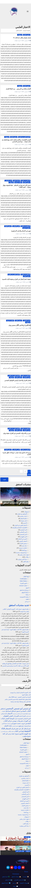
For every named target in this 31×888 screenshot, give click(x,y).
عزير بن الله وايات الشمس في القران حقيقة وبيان (17, 433)
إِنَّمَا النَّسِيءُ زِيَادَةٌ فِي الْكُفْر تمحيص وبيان (20, 325)
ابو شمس (27, 708)
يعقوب (24, 736)
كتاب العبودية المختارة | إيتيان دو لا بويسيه (20, 692)
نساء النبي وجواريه (22, 559)
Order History (23, 581)
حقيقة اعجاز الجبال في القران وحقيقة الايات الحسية (16, 279)
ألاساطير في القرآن (25, 180)
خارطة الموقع (25, 592)
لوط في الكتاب (19, 731)
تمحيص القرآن (27, 34)
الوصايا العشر (9, 718)
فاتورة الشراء (23, 583)
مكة (10, 731)
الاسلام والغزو (4, 713)
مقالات (27, 557)
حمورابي (14, 723)
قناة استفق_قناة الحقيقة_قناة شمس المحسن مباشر (18, 699)
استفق (18, 711)
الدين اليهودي (23, 536)
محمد (12, 731)
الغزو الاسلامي (27, 718)
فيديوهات (20, 34)
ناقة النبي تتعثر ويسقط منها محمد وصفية (21, 701)
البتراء (24, 716)
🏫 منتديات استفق (16, 876)
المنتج (27, 587)
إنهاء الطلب (26, 576)
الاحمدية (25, 523)
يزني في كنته (7, 734)
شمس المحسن (15, 726)
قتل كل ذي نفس (20, 728)
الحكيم (20, 716)
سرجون (21, 726)
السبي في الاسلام (22, 539)
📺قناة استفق (8, 880)
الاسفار (10, 713)
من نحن (27, 601)
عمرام (28, 728)
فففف (27, 599)
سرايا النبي (4, 723)
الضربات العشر (14, 716)
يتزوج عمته (15, 734)
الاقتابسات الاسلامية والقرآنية (19, 527)
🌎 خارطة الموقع (6, 883)
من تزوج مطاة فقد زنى (5, 731)
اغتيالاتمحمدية (25, 713)
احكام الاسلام (16, 180)
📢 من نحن (15, 883)
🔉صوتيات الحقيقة (24, 883)
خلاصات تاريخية (18, 182)
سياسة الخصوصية (24, 597)
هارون (21, 734)
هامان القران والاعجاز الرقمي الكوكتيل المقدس (18, 380)
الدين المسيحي (23, 534)
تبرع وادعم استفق (24, 590)
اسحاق (14, 711)
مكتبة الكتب (26, 561)
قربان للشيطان (10, 728)
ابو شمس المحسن (14, 708)
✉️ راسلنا (15, 886)
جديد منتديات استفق (19, 605)
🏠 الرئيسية (26, 876)
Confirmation (23, 578)
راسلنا (27, 594)
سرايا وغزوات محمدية (21, 552)
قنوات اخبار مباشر (24, 554)
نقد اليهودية (27, 734)
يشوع (29, 736)
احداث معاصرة (23, 516)
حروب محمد (21, 723)
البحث (4, 479)
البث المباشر (24, 530)
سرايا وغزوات (27, 726)
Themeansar (15, 873)
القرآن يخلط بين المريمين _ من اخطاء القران (18, 89)
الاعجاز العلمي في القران (24, 137)
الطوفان (6, 716)
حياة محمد (24, 545)
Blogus (26, 871)
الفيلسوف (20, 718)
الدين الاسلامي (8, 180)
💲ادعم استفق (6, 876)
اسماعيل (8, 711)
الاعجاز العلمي (28, 716)
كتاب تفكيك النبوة (26, 694)
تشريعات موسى (17, 721)
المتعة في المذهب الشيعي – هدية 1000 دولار (20, 697)
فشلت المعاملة (23, 585)
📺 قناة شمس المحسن (20, 880)
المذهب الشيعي (23, 541)
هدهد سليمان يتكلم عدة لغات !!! (22, 37)
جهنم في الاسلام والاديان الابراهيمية (21, 231)
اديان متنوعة (24, 520)
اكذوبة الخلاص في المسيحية (17, 713)
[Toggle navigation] (27, 11)
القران (15, 718)
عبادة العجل (8, 726)
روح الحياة (24, 550)
